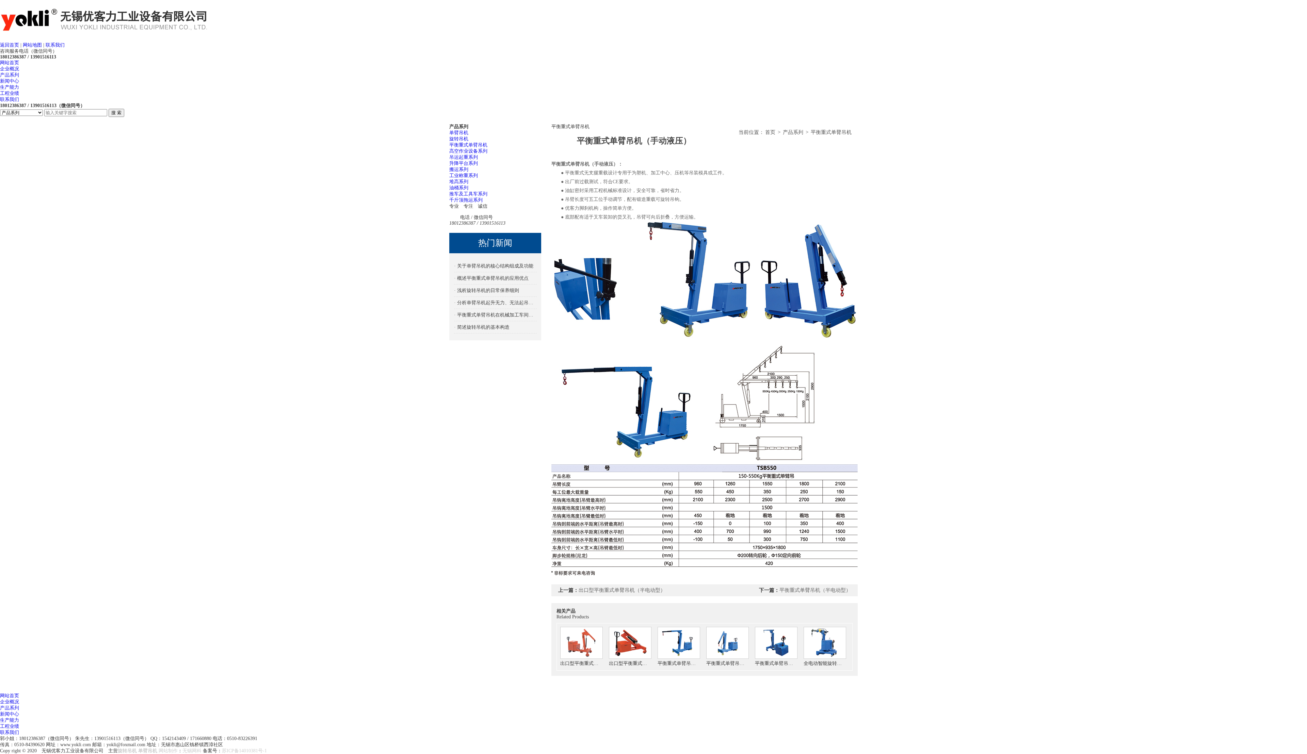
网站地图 (32, 45)
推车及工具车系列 (468, 193)
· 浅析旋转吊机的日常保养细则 (486, 290)
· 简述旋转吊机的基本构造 (482, 327)
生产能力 (9, 87)
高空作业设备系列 (468, 151)
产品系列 (9, 75)
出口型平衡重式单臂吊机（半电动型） (622, 590)
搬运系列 (458, 169)
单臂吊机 (458, 132)
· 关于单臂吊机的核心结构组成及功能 (493, 266)
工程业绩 (9, 93)
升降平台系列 (463, 163)
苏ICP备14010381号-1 (244, 750)
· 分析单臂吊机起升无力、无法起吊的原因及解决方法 (495, 302)
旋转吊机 (458, 138)
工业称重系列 (463, 175)
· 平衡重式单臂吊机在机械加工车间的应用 (495, 315)
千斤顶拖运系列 (466, 200)
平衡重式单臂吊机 (468, 145)
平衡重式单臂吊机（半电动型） (815, 590)
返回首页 (9, 45)
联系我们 (55, 45)
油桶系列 (458, 187)
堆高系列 (458, 181)
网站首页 (9, 62)
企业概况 (9, 68)
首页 (770, 132)
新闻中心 (9, 81)
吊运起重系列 (463, 157)
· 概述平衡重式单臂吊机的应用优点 (491, 278)
